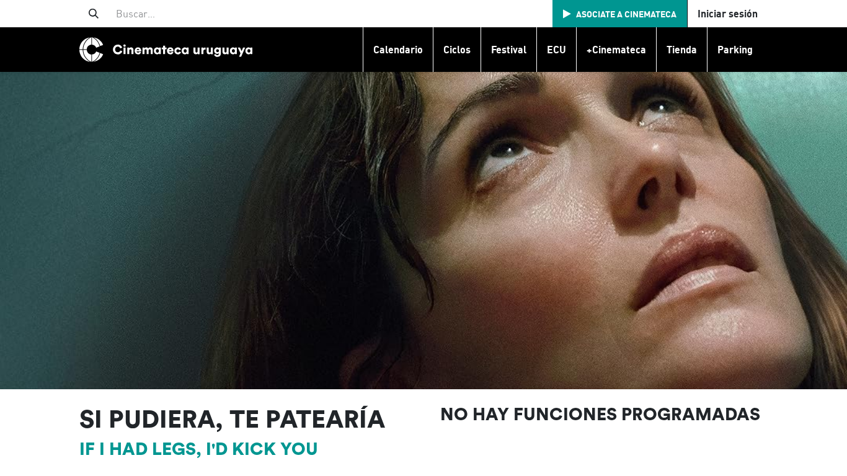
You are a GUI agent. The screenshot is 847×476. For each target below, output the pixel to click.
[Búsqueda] (94, 13)
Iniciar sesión (728, 13)
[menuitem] (398, 49)
